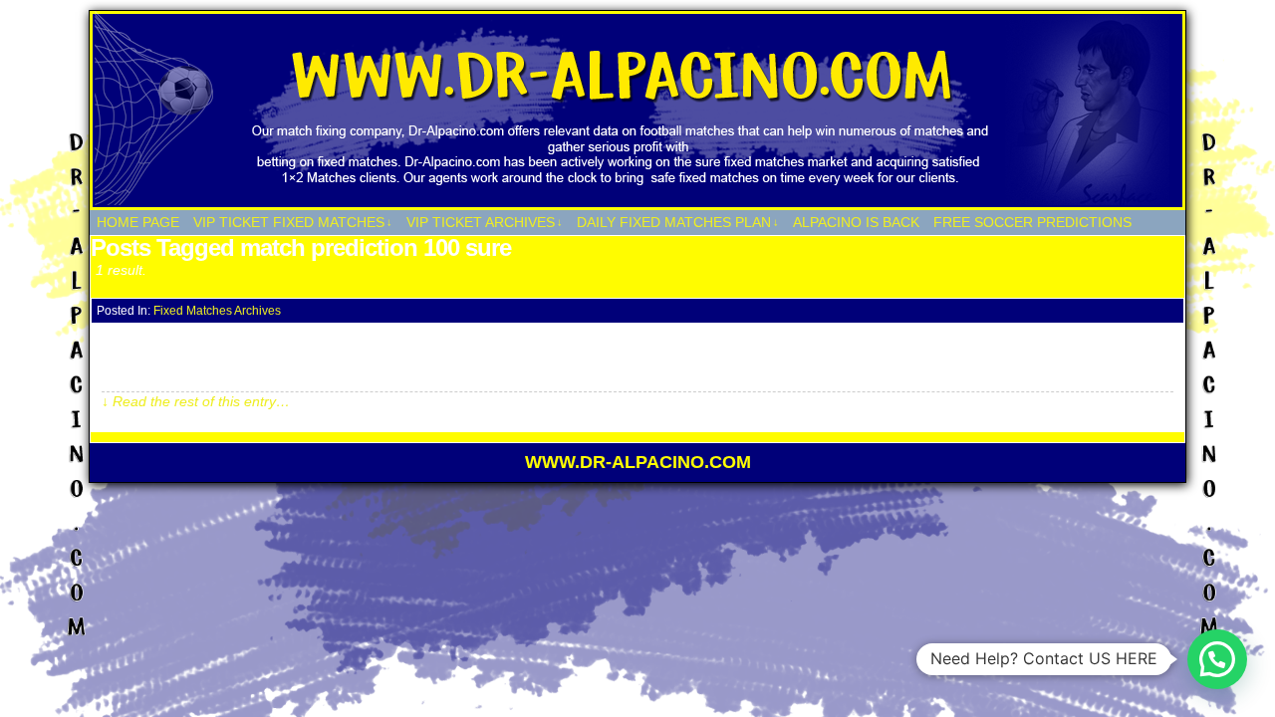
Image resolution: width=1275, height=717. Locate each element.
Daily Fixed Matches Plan (678, 222)
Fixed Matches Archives (217, 311)
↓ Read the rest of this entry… (196, 401)
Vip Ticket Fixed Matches (292, 222)
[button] (1217, 659)
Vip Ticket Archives (484, 222)
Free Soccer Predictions (1032, 222)
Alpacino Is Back (856, 222)
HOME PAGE (138, 222)
